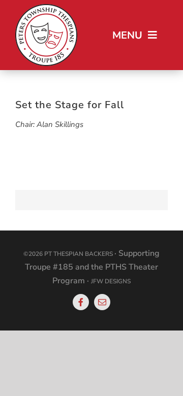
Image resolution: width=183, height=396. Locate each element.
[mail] (102, 302)
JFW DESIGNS (111, 281)
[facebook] (81, 302)
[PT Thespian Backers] (46, 8)
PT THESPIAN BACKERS (78, 254)
